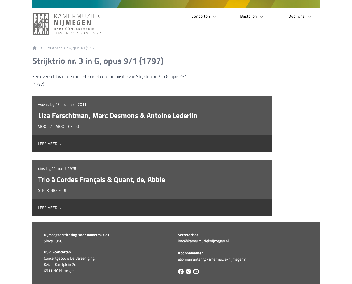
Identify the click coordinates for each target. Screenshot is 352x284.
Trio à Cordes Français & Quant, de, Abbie (101, 179)
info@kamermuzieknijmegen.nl (203, 241)
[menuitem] (34, 47)
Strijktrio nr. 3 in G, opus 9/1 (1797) (71, 47)
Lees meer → (50, 143)
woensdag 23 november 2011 (62, 104)
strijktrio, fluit (53, 190)
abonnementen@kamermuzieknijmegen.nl (212, 259)
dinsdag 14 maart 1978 (57, 168)
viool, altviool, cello (58, 126)
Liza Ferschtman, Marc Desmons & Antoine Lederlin (118, 115)
